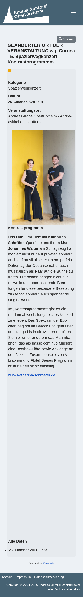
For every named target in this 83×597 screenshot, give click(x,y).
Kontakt (7, 577)
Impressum (23, 577)
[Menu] (73, 12)
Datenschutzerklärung (49, 577)
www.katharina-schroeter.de (31, 375)
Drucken (68, 39)
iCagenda (48, 563)
